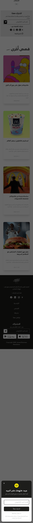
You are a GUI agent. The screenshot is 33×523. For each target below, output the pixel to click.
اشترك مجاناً (16, 509)
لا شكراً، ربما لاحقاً (16, 513)
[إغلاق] (4, 483)
